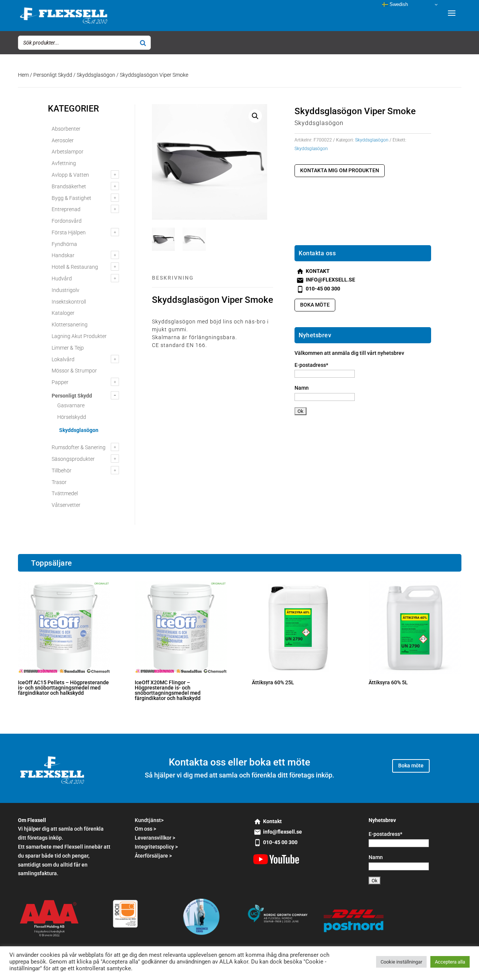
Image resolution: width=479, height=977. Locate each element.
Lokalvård (63, 359)
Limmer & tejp (68, 348)
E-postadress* (311, 365)
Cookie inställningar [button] (401, 962)
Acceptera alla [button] (450, 962)
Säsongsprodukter (73, 459)
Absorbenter (66, 129)
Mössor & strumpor (74, 371)
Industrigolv (65, 290)
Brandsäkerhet (69, 186)
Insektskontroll (69, 302)
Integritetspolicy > (156, 847)
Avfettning (64, 163)
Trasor (59, 482)
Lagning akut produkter (79, 336)
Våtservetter (66, 505)
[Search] (142, 42)
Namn (302, 388)
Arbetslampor (67, 152)
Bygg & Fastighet (71, 198)
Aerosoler (63, 140)
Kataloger (63, 313)
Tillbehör (61, 471)
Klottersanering (70, 325)
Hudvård (62, 278)
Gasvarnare (71, 405)
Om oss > (145, 829)
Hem (23, 75)
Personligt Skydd (52, 75)
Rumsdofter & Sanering (79, 447)
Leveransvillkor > (155, 838)
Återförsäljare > (153, 856)
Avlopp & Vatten (70, 175)
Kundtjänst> (149, 820)
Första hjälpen (69, 232)
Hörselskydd (71, 417)
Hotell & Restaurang (75, 267)
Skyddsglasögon (96, 75)
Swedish (398, 4)
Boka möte (315, 305)
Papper (60, 382)
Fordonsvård (67, 221)
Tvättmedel (65, 493)
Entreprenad (66, 209)
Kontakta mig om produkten (339, 170)
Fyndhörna (64, 244)
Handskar (63, 255)
